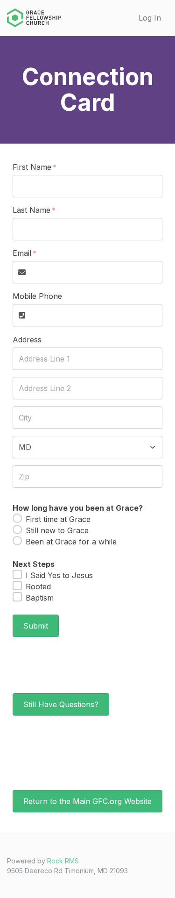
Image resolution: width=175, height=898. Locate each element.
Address (27, 339)
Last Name (31, 210)
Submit (35, 625)
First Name (32, 167)
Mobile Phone (37, 296)
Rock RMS (63, 861)
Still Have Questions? (60, 704)
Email (22, 253)
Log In (150, 17)
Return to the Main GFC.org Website (87, 801)
